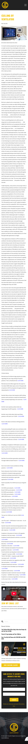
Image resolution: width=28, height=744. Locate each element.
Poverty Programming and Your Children (11, 634)
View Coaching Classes (11, 665)
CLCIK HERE (21, 460)
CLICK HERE (20, 380)
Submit (14, 700)
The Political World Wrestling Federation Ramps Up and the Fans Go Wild (13, 630)
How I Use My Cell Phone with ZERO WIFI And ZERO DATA (13, 638)
